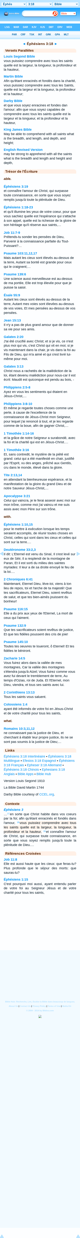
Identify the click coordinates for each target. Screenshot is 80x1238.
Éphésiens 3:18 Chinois (21, 769)
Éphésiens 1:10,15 (18, 524)
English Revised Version (23, 150)
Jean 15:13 (12, 320)
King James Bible (18, 129)
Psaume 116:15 (16, 609)
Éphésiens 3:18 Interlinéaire (24, 756)
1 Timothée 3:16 (16, 450)
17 (8, 814)
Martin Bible (13, 76)
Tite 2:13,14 (13, 475)
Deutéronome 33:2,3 (20, 550)
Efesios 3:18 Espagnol (39, 761)
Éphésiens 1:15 (16, 879)
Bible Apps (25, 774)
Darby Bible (13, 101)
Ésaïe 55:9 (12, 295)
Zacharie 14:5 (14, 658)
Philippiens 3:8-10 (18, 404)
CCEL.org (46, 794)
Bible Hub (43, 774)
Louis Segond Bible (19, 56)
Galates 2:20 (13, 337)
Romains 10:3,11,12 (19, 729)
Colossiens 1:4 (15, 704)
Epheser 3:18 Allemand (44, 765)
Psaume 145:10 (16, 642)
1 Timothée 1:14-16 (19, 433)
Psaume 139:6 (15, 274)
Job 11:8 (10, 859)
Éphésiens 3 (13, 810)
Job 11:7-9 (12, 232)
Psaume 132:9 (15, 625)
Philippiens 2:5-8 (17, 387)
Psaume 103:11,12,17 (20, 253)
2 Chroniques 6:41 (18, 579)
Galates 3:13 (13, 366)
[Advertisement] (40, 927)
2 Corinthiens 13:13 (19, 692)
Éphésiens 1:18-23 (18, 207)
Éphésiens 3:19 (16, 186)
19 (44, 831)
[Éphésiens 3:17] (4, 562)
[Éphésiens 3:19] (75, 562)
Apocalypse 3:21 (17, 496)
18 (18, 822)
